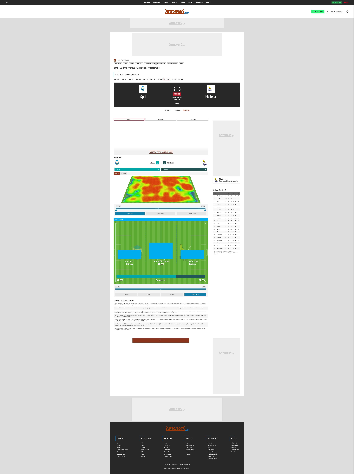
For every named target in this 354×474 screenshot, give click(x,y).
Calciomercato (121, 456)
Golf (142, 452)
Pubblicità (234, 443)
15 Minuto (149, 294)
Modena (166, 169)
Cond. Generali (212, 458)
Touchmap (123, 173)
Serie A (166, 2)
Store (187, 452)
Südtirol (219, 209)
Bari (218, 201)
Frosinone (219, 196)
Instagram (175, 464)
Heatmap (116, 173)
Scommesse (199, 2)
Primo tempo (161, 213)
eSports (143, 456)
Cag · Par (145, 79)
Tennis (190, 2)
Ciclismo (143, 447)
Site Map (233, 447)
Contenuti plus (336, 3)
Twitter (181, 464)
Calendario (156, 2)
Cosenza (219, 240)
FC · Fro (174, 79)
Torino (183, 2)
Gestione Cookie (212, 454)
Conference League (172, 64)
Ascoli (218, 226)
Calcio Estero (121, 454)
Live (346, 2)
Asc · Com (116, 79)
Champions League (150, 64)
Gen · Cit (160, 79)
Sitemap (188, 454)
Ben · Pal (131, 79)
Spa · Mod (166, 79)
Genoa (219, 198)
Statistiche (193, 119)
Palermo (219, 218)
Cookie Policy (212, 452)
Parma (218, 204)
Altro (181, 64)
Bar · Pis (124, 79)
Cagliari (219, 207)
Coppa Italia (139, 64)
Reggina (219, 212)
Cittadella (219, 234)
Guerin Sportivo (168, 452)
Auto (165, 443)
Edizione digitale (190, 449)
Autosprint (167, 445)
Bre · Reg (138, 79)
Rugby (142, 445)
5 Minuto (126, 294)
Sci (142, 443)
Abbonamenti (190, 445)
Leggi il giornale (336, 11)
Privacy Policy (212, 456)
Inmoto (166, 447)
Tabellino (160, 119)
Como (218, 229)
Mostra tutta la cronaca (161, 152)
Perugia (219, 243)
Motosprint (167, 449)
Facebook (167, 464)
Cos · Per (152, 79)
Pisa (218, 223)
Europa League (161, 64)
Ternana (219, 232)
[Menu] (7, 2)
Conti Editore (168, 456)
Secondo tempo (192, 213)
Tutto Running (145, 449)
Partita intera (130, 213)
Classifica (147, 2)
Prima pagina (190, 447)
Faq (209, 447)
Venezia (219, 215)
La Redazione (212, 445)
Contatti (210, 443)
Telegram (187, 464)
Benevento (220, 248)
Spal (218, 245)
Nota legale (211, 449)
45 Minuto (172, 294)
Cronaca (129, 119)
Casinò (208, 2)
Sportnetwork (168, 454)
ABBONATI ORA (318, 11)
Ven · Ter (180, 79)
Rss (187, 443)
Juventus (174, 2)
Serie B (132, 64)
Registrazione (235, 445)
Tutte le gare (117, 64)
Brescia (219, 237)
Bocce (142, 454)
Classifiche (177, 110)
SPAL (118, 169)
